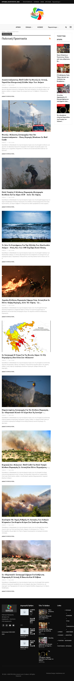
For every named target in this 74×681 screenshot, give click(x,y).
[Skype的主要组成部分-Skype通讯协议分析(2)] (24, 631)
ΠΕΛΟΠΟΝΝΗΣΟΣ (27, 2)
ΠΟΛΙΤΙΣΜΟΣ (61, 105)
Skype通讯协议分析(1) (32, 620)
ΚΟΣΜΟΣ (40, 27)
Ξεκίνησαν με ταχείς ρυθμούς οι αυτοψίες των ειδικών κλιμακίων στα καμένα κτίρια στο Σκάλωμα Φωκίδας (25, 520)
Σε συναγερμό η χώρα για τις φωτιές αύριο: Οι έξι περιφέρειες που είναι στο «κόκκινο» (24, 356)
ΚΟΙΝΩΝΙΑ (68, 615)
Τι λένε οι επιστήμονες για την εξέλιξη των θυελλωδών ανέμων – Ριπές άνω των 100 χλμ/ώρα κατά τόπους (26, 246)
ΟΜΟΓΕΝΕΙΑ (68, 632)
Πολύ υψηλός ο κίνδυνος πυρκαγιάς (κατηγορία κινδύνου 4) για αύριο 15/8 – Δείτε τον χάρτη (22, 193)
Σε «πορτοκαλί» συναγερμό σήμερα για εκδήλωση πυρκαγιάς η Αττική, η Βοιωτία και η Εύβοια (23, 575)
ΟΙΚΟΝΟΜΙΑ (68, 640)
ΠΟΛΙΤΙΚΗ (61, 640)
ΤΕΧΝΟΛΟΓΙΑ (68, 626)
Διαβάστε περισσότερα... (8, 96)
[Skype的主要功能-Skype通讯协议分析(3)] (24, 643)
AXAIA (42, 2)
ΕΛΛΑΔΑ (28, 27)
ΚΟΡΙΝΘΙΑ (36, 2)
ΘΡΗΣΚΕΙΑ (60, 45)
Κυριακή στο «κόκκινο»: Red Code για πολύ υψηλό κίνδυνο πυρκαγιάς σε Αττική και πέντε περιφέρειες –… (26, 466)
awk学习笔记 (32, 610)
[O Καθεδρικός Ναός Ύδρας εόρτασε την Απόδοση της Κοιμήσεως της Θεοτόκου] (63, 68)
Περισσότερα (56, 2)
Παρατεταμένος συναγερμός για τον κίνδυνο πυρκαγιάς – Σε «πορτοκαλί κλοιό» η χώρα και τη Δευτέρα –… (26, 411)
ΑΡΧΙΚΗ (18, 27)
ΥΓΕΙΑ (67, 621)
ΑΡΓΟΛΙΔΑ (48, 2)
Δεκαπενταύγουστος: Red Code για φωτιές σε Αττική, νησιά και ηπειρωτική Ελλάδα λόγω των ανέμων (24, 81)
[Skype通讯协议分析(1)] (24, 621)
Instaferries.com (60, 673)
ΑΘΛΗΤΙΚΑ (69, 635)
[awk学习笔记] (24, 612)
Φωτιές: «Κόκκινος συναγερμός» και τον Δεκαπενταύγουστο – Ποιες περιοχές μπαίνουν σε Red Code (24, 137)
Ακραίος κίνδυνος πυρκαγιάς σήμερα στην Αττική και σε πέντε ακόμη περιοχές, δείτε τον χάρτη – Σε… (26, 301)
